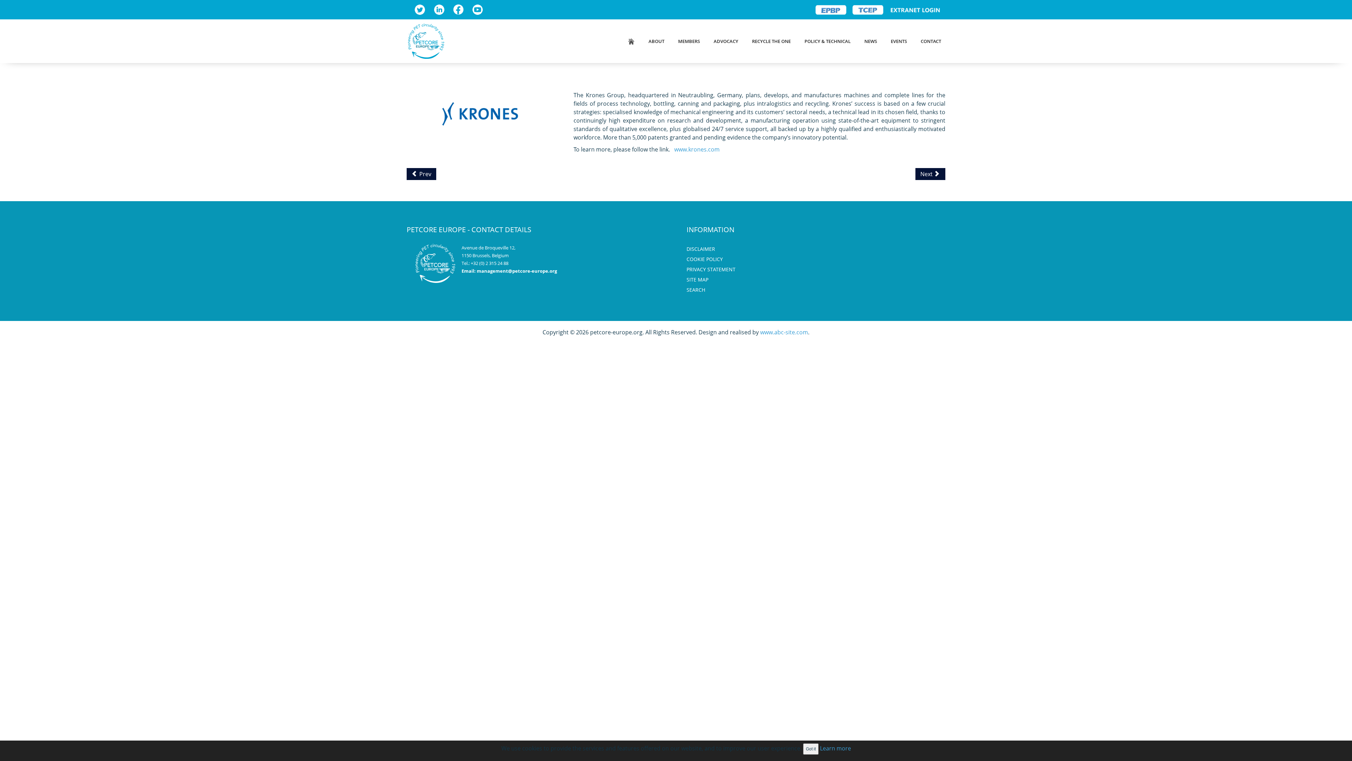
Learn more (835, 748)
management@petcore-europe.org (517, 271)
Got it (811, 749)
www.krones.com (697, 149)
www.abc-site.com (784, 332)
